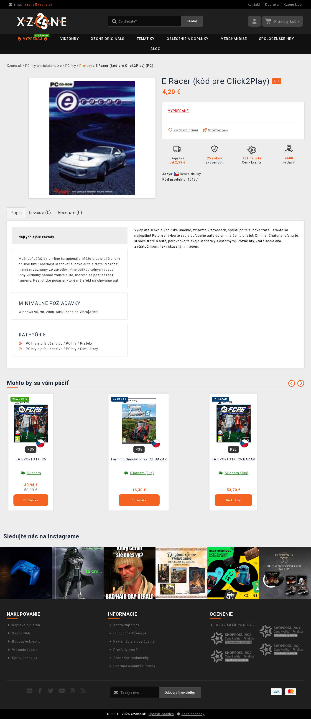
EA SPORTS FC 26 (31, 459)
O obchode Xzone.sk (130, 633)
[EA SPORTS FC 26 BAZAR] (234, 421)
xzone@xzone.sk (33, 4)
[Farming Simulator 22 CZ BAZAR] (139, 421)
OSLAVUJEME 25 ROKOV (235, 625)
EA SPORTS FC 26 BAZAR (233, 459)
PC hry (71, 343)
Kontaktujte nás (126, 625)
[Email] (29, 691)
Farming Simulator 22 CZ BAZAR (139, 459)
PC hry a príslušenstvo (44, 343)
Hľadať (192, 21)
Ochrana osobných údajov (134, 666)
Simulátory (89, 349)
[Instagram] (72, 691)
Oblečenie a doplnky (187, 39)
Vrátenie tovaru (25, 650)
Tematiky (145, 39)
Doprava (272, 4)
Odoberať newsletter (180, 692)
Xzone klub (293, 4)
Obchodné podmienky (131, 658)
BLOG (155, 49)
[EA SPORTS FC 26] (31, 421)
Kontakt (254, 4)
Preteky (86, 343)
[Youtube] (61, 691)
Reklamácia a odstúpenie (134, 641)
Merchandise (234, 39)
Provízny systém (127, 650)
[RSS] (83, 691)
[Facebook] (40, 691)
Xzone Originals (107, 39)
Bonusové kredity (26, 641)
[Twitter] (50, 691)
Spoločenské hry (276, 39)
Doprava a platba (26, 625)
